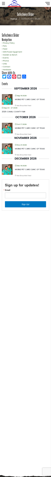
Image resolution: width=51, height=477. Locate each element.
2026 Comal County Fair (13, 111)
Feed (4, 49)
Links (4, 63)
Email (7, 190)
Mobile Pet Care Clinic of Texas (30, 99)
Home (14, 18)
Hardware (6, 69)
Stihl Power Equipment (12, 52)
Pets (4, 46)
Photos (5, 61)
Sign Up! (25, 204)
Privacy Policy (8, 43)
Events (5, 58)
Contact (6, 66)
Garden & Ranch (9, 55)
